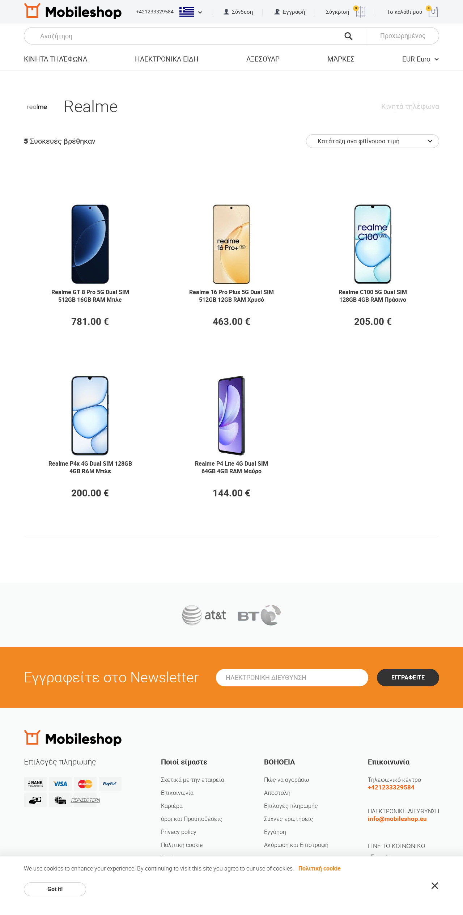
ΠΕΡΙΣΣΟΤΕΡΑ (85, 800)
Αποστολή (277, 792)
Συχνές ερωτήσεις (288, 819)
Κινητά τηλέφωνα (55, 59)
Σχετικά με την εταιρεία (192, 779)
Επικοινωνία (177, 792)
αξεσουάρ (263, 59)
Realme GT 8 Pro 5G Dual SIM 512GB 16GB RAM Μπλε (90, 296)
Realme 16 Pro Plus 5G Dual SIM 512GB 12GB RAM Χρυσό (231, 296)
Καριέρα (172, 805)
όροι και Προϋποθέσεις (191, 819)
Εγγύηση (275, 832)
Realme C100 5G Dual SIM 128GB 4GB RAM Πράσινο (373, 296)
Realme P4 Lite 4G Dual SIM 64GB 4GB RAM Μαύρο (231, 467)
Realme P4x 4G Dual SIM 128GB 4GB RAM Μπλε (90, 467)
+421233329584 (155, 11)
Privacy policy (178, 832)
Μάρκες (340, 59)
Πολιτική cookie (182, 845)
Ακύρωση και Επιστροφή (296, 845)
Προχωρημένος (403, 35)
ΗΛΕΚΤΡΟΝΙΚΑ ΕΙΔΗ (167, 59)
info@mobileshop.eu (397, 818)
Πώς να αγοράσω (286, 779)
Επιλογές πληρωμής (291, 805)
